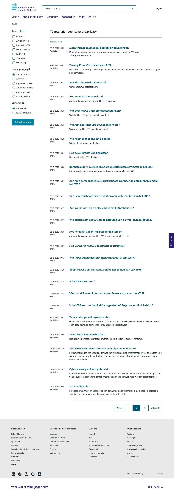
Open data (15, 442)
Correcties (93, 457)
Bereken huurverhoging (21, 438)
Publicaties (15, 457)
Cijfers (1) (20, 37)
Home (14, 24)
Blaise (13, 464)
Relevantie (21, 109)
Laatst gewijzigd (23, 113)
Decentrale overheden (59, 442)
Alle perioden (22, 75)
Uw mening (171, 240)
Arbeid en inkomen (32, 17)
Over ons (92, 17)
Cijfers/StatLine (17, 434)
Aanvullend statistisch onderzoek (25, 449)
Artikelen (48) (22, 41)
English (159, 9)
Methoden (15, 461)
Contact (92, 434)
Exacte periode (23, 97)
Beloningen (55, 453)
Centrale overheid (57, 438)
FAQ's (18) (21, 54)
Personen (54, 445)
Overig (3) (21, 63)
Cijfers (14, 17)
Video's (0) (21, 58)
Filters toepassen (23, 122)
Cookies (130, 442)
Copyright (131, 438)
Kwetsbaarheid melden (137, 449)
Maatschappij (67, 17)
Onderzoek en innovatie (99, 445)
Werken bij (93, 449)
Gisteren (20, 79)
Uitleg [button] (22, 31)
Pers (90, 438)
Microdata (15, 445)
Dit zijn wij (93, 442)
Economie (51, 17)
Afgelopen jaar (23, 92)
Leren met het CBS (96, 453)
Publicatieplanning (135, 474)
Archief (130, 453)
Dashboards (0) (23, 50)
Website (130, 434)
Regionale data (17, 453)
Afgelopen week (24, 83)
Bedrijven (54, 434)
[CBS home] (24, 7)
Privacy (53, 449)
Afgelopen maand (24, 88)
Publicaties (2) (23, 45)
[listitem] (13, 474)
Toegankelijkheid (134, 445)
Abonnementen (134, 457)
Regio (82, 17)
